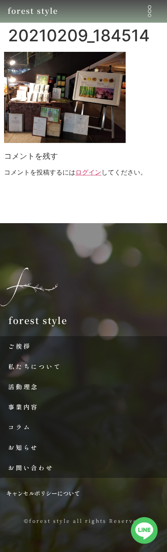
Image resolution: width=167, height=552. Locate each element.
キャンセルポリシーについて (43, 493)
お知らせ (23, 447)
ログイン (88, 172)
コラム (19, 427)
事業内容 (23, 407)
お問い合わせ (31, 467)
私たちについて (35, 366)
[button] (149, 11)
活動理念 (23, 386)
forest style (33, 10)
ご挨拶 (19, 346)
